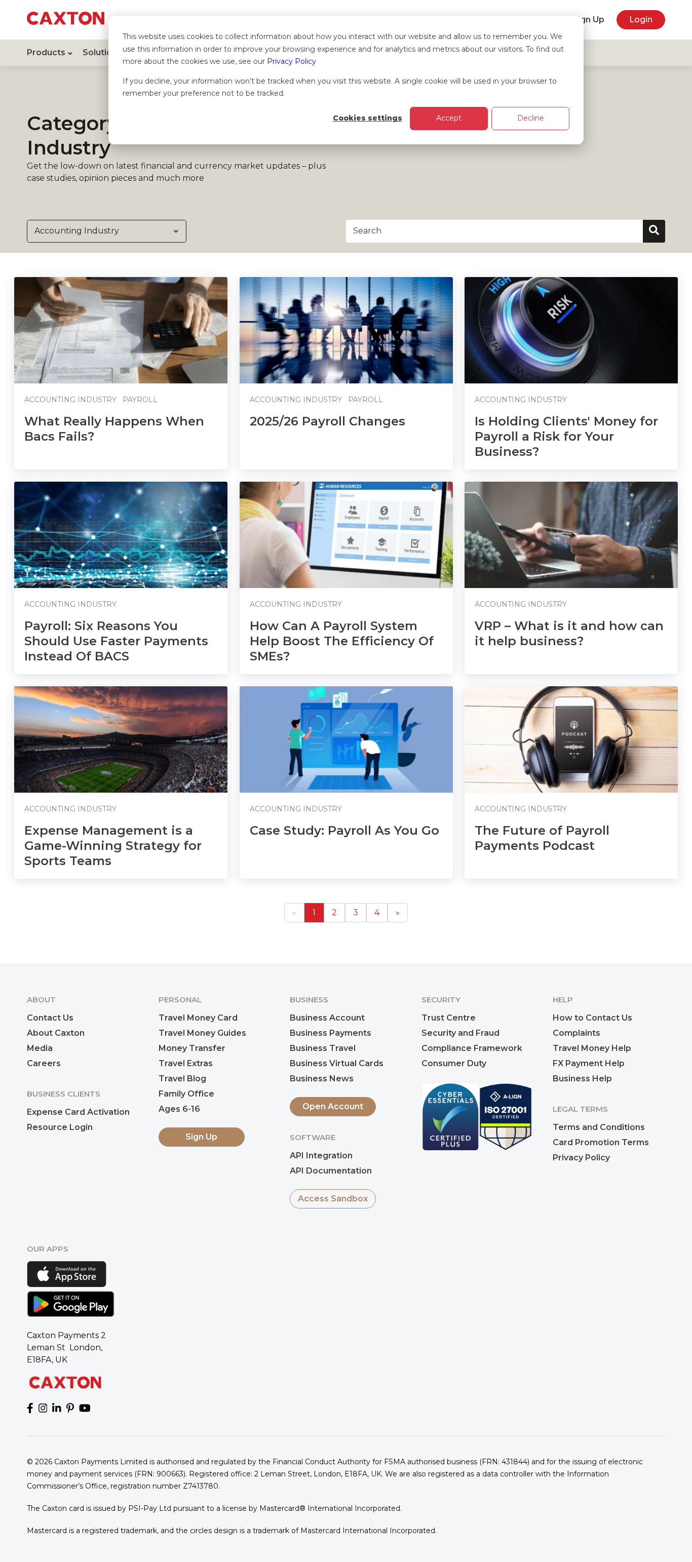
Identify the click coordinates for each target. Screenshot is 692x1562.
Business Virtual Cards (336, 1063)
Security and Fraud (460, 1033)
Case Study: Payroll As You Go (344, 830)
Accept (449, 118)
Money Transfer (192, 1048)
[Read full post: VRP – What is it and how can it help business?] (571, 535)
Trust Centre (448, 1018)
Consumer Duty (453, 1063)
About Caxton (56, 1033)
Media (40, 1048)
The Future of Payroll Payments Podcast (542, 838)
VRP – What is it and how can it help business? (569, 633)
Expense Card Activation (78, 1112)
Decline (530, 118)
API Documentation (331, 1171)
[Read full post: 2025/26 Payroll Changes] (346, 330)
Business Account (327, 1018)
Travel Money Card (198, 1018)
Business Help (582, 1078)
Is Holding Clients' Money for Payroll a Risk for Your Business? (566, 436)
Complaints (576, 1033)
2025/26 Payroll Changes (327, 421)
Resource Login (60, 1127)
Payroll (140, 399)
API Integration (321, 1155)
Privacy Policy (291, 61)
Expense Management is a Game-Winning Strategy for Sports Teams (113, 845)
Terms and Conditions (599, 1127)
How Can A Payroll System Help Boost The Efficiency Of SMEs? (342, 640)
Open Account (332, 1106)
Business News (322, 1078)
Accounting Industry (70, 399)
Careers (44, 1063)
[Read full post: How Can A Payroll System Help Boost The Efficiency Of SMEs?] (346, 535)
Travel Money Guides (202, 1033)
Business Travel (323, 1048)
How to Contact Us (592, 1018)
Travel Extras (186, 1063)
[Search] (654, 231)
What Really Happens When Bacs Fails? (114, 429)
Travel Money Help (592, 1048)
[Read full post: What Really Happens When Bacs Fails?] (120, 330)
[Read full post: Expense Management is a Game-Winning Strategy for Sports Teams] (120, 739)
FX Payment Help (589, 1063)
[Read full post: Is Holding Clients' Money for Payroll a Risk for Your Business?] (571, 330)
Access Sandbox (333, 1198)
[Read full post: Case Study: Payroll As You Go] (346, 739)
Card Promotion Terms (601, 1142)
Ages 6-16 (179, 1109)
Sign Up (588, 19)
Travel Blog (182, 1078)
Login (640, 19)
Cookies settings (367, 118)
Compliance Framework (471, 1048)
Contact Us (50, 1018)
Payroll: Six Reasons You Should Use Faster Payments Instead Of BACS (116, 640)
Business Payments (330, 1033)
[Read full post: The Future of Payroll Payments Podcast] (571, 739)
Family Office (186, 1094)
